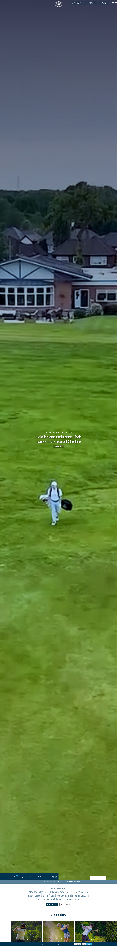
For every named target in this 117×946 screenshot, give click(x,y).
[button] (113, 2)
